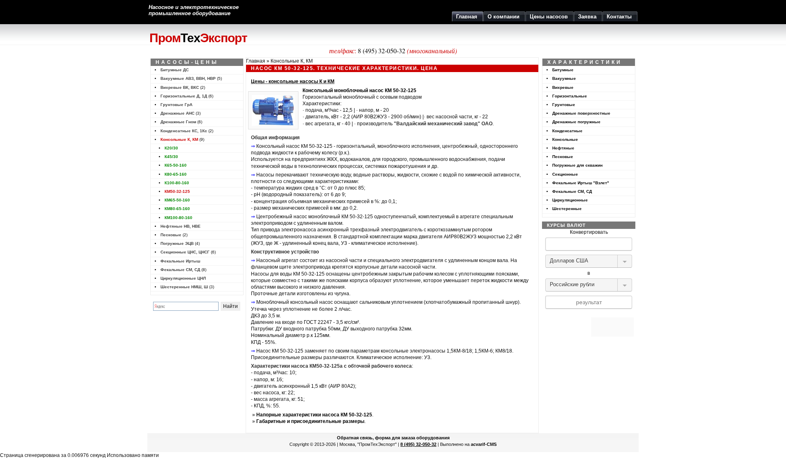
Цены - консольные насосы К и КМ (292, 81)
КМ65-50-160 (177, 200)
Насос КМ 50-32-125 (279, 351)
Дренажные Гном (178, 122)
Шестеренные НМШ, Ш (184, 287)
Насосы (265, 175)
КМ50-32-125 (177, 191)
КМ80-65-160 (177, 208)
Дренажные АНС (177, 113)
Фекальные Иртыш (180, 261)
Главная (255, 61)
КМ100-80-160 (178, 217)
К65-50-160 (176, 165)
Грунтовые (563, 104)
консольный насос (311, 302)
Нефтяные (563, 148)
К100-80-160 (177, 183)
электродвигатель (401, 230)
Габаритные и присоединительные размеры (310, 421)
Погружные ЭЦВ (177, 243)
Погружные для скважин (577, 165)
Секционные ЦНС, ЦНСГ (185, 252)
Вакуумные (564, 78)
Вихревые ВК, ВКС (179, 87)
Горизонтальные (569, 96)
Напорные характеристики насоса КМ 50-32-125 (314, 415)
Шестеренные (567, 208)
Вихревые (563, 87)
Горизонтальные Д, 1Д (183, 96)
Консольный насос (278, 146)
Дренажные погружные (576, 122)
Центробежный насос (281, 216)
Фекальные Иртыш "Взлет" (580, 183)
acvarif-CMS (484, 444)
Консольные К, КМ (179, 139)
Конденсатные (567, 131)
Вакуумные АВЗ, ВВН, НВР (188, 78)
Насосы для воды (271, 274)
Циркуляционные (570, 200)
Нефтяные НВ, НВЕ (180, 226)
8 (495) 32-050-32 (381, 50)
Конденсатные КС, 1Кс (183, 131)
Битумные (563, 70)
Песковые (170, 235)
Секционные (565, 174)
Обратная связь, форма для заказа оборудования (393, 437)
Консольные (565, 139)
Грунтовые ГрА (176, 104)
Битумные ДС (174, 70)
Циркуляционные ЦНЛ (183, 278)
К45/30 (171, 156)
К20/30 (171, 148)
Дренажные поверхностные (581, 113)
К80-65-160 (176, 174)
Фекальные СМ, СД (180, 269)
